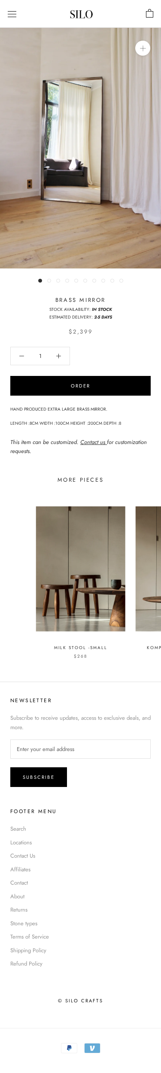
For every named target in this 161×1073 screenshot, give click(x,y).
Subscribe (39, 777)
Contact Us (22, 856)
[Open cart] (149, 13)
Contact (19, 883)
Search (18, 829)
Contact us (93, 442)
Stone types (23, 923)
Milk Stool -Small (80, 647)
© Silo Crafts (80, 1000)
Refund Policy (26, 964)
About (17, 896)
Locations (21, 842)
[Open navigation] (12, 14)
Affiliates (20, 869)
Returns (18, 910)
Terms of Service (29, 937)
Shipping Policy (28, 950)
